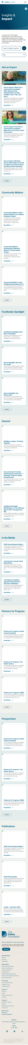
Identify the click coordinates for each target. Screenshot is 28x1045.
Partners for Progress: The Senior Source (13, 663)
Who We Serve (6, 955)
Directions (4, 1012)
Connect (6, 949)
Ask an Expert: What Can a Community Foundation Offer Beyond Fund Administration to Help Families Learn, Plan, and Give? (13, 91)
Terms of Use (10, 1039)
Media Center (5, 1010)
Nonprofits (5, 961)
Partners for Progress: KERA (14, 693)
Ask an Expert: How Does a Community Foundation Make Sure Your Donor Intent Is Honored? (14, 129)
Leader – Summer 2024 (12, 907)
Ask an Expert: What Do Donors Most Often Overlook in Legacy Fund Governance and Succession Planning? (14, 163)
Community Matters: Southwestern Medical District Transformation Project (12, 249)
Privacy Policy (17, 1039)
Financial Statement (7, 1014)
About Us (4, 989)
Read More (14, 105)
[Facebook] (14, 1031)
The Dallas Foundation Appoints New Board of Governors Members (12, 581)
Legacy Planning (6, 970)
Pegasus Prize (6, 984)
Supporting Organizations (9, 974)
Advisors (4, 959)
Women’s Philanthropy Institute (10, 975)
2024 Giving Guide (10, 877)
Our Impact (5, 980)
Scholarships (5, 972)
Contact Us (5, 1007)
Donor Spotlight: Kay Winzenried (11, 394)
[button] (26, 9)
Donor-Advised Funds (8, 966)
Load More (6, 180)
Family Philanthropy (7, 968)
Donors (4, 957)
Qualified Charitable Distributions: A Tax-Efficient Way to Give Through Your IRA (14, 509)
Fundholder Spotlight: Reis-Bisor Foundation (13, 333)
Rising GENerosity (7, 977)
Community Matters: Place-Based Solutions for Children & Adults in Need (14, 214)
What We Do (5, 964)
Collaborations (6, 986)
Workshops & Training (8, 1006)
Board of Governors (7, 995)
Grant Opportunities (7, 982)
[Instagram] (22, 1031)
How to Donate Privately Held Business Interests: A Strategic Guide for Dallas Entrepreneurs (13, 474)
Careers (4, 997)
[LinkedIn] (7, 1031)
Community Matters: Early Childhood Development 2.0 (14, 283)
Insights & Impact (6, 1002)
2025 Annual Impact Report (13, 544)
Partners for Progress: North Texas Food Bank (14, 632)
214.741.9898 (14, 1027)
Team (3, 993)
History (4, 991)
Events (3, 1004)
